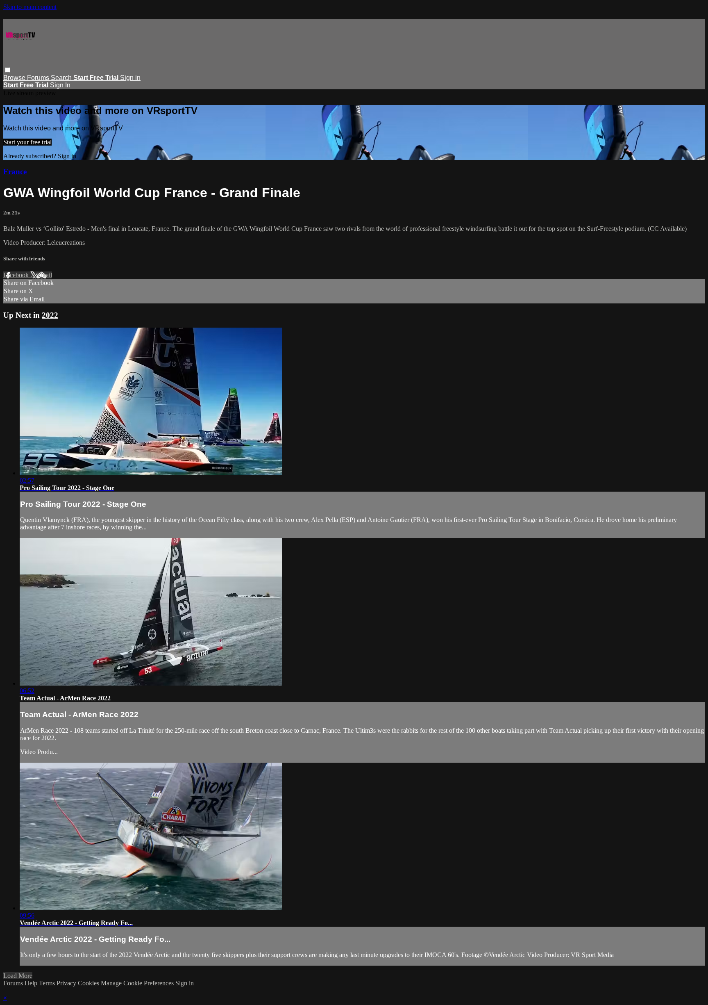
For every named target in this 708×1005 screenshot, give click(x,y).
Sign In (60, 85)
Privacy (67, 983)
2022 (50, 315)
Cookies (89, 983)
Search (62, 77)
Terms (48, 983)
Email (44, 274)
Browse (15, 77)
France (15, 171)
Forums (39, 77)
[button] (7, 70)
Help (32, 983)
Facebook (16, 274)
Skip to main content (30, 6)
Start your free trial (27, 142)
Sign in (130, 77)
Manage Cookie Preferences (138, 983)
